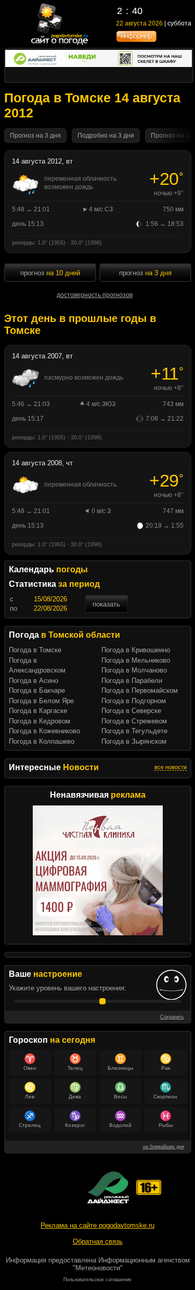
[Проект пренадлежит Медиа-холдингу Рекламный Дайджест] (108, 1187)
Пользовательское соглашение (97, 1279)
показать (106, 604)
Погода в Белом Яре (41, 701)
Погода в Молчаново (134, 670)
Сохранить (172, 1016)
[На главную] (60, 44)
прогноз (145, 273)
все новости (170, 767)
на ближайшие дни (163, 1146)
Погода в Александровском (37, 665)
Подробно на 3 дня (105, 135)
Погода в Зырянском (133, 741)
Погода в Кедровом (39, 721)
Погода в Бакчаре (37, 690)
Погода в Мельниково (135, 660)
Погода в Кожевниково (44, 731)
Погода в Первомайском (139, 690)
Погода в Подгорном (133, 701)
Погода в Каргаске (38, 711)
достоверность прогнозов (95, 295)
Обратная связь (98, 1241)
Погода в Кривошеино (135, 650)
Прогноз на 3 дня (35, 135)
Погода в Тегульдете (134, 731)
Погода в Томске (35, 650)
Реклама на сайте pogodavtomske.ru (97, 1225)
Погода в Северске (131, 711)
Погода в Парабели (131, 680)
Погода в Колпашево (41, 741)
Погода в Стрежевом (134, 721)
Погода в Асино (33, 680)
